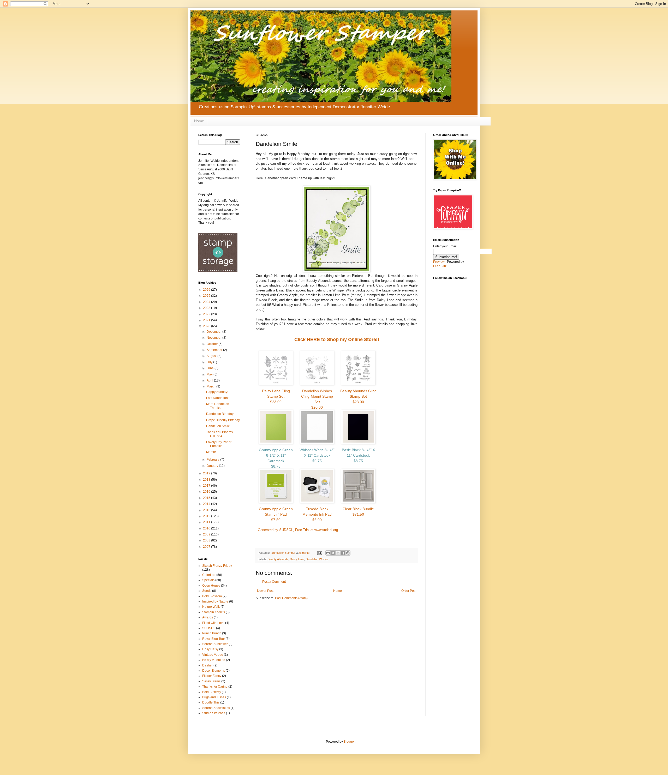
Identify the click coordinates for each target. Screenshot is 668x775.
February (213, 459)
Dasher (207, 665)
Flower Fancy (211, 676)
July (210, 362)
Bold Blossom (212, 596)
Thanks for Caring (215, 686)
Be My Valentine (213, 660)
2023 (207, 308)
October (213, 344)
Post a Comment (274, 581)
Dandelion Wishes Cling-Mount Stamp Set (317, 399)
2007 (207, 547)
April (210, 380)
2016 (207, 491)
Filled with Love (213, 623)
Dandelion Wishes (317, 559)
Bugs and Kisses (214, 697)
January (213, 466)
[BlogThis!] (333, 553)
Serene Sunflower (215, 644)
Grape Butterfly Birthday (223, 420)
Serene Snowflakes (216, 708)
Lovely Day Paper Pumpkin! (218, 444)
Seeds (206, 591)
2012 (207, 516)
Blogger (349, 741)
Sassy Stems (211, 681)
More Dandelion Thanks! (217, 405)
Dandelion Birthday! (220, 414)
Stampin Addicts (213, 612)
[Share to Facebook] (342, 553)
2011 (207, 522)
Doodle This (210, 702)
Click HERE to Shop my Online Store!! (336, 339)
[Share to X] (338, 553)
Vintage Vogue (212, 655)
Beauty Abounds (278, 559)
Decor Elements (213, 670)
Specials (208, 580)
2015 (207, 498)
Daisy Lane (297, 559)
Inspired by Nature (215, 601)
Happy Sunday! (217, 392)
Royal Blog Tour (213, 639)
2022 (207, 314)
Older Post (408, 591)
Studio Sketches (213, 713)
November (214, 337)
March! (211, 452)
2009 (207, 534)
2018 (207, 479)
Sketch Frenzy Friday (217, 566)
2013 (207, 510)
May (210, 374)
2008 (207, 540)
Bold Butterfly (211, 692)
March (211, 386)
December (214, 331)
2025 (207, 295)
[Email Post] (319, 552)
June (210, 368)
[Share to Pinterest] (347, 553)
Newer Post (265, 591)
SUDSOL (208, 628)
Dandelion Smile (218, 426)
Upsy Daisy (210, 649)
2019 (207, 473)
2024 (207, 302)
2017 (207, 485)
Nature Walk (211, 607)
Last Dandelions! (218, 398)
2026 (207, 289)
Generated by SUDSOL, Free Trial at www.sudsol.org (298, 530)
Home (199, 121)
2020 (207, 326)
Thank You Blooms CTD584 (219, 434)
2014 (207, 504)
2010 (207, 528)
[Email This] (328, 553)
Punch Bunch (211, 633)
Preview (439, 262)
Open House (211, 585)
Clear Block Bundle (358, 511)
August (212, 356)
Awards (207, 617)
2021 (207, 320)
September (215, 350)
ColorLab (209, 575)
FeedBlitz (439, 266)
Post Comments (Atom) (291, 598)
